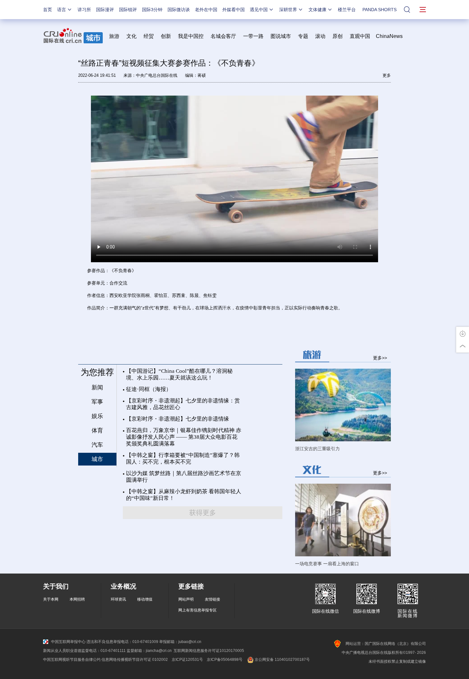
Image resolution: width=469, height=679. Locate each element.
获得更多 (202, 512)
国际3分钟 (152, 9)
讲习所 (84, 9)
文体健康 (317, 9)
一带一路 (253, 36)
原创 (337, 36)
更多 (387, 75)
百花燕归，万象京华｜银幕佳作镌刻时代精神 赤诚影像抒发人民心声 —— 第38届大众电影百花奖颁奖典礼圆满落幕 (183, 437)
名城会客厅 (223, 36)
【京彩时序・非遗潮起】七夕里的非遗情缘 (177, 419)
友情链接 (212, 599)
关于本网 (50, 599)
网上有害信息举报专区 (197, 610)
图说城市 (281, 36)
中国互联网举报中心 (68, 641)
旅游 (114, 36)
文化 (131, 36)
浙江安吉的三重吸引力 (317, 448)
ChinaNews (389, 36)
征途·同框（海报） (148, 389)
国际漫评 (105, 9)
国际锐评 (128, 9)
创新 (166, 36)
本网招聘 (77, 599)
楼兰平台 (347, 9)
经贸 (151, 36)
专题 (303, 36)
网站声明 (186, 599)
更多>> (380, 357)
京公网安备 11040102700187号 (282, 659)
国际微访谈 (179, 9)
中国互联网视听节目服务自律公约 (71, 659)
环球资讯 (118, 599)
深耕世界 (288, 9)
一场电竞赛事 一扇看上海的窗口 (327, 563)
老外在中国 (206, 9)
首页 (47, 9)
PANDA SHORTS (379, 9)
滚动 (320, 36)
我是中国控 (191, 36)
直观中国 (360, 36)
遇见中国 (259, 9)
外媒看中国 (233, 9)
